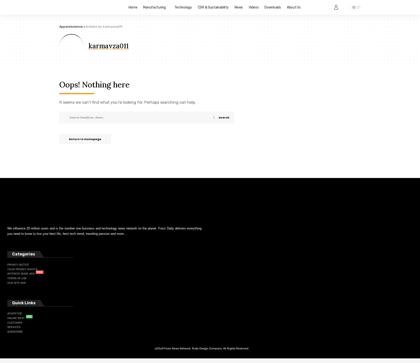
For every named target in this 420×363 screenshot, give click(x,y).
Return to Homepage (85, 139)
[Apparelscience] (90, 7)
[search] (343, 7)
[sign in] (336, 7)
